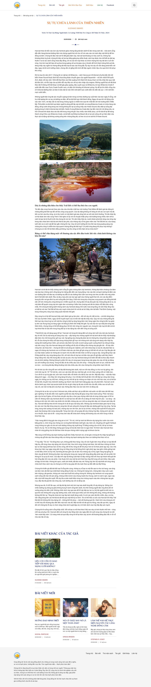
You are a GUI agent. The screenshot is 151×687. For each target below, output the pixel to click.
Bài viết (52, 5)
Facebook (110, 5)
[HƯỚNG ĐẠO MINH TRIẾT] (47, 607)
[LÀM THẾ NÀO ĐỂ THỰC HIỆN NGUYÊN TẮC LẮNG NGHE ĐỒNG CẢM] (103, 607)
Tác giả (61, 5)
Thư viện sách (108, 653)
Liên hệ (100, 5)
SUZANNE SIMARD (75, 28)
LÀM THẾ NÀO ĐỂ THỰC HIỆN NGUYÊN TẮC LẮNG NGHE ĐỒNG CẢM (103, 623)
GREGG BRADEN (68, 637)
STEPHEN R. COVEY (98, 639)
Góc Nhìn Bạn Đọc (75, 5)
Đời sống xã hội (28, 15)
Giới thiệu (89, 5)
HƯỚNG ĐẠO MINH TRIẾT (47, 620)
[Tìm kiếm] (134, 5)
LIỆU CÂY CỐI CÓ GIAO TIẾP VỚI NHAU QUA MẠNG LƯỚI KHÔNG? (46, 563)
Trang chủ (41, 5)
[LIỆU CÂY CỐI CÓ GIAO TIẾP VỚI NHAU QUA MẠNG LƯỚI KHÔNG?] (47, 548)
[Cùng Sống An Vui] (17, 655)
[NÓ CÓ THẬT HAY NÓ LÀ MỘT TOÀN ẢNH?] (75, 607)
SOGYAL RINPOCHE (41, 634)
